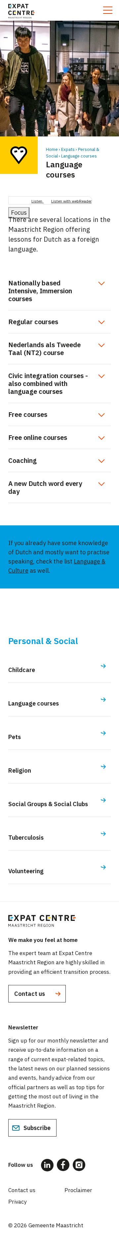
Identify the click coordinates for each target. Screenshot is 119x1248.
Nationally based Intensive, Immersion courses (40, 290)
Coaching (22, 460)
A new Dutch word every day (45, 487)
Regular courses (33, 321)
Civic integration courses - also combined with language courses (48, 383)
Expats (68, 149)
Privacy (17, 1201)
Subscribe (36, 1128)
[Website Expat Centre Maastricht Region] (21, 10)
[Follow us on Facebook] (63, 1165)
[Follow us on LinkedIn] (47, 1165)
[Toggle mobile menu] (108, 10)
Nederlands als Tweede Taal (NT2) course (44, 348)
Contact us (30, 993)
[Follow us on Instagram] (79, 1165)
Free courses (27, 414)
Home (52, 149)
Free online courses (37, 437)
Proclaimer (78, 1190)
